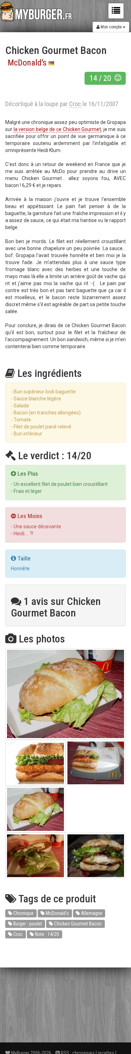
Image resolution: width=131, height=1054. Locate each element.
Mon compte (111, 27)
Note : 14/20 (46, 934)
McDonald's (27, 63)
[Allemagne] (51, 63)
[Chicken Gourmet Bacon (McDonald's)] (65, 693)
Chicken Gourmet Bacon (77, 923)
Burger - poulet (27, 923)
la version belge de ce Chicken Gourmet (57, 129)
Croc (17, 934)
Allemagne (91, 913)
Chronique (23, 913)
